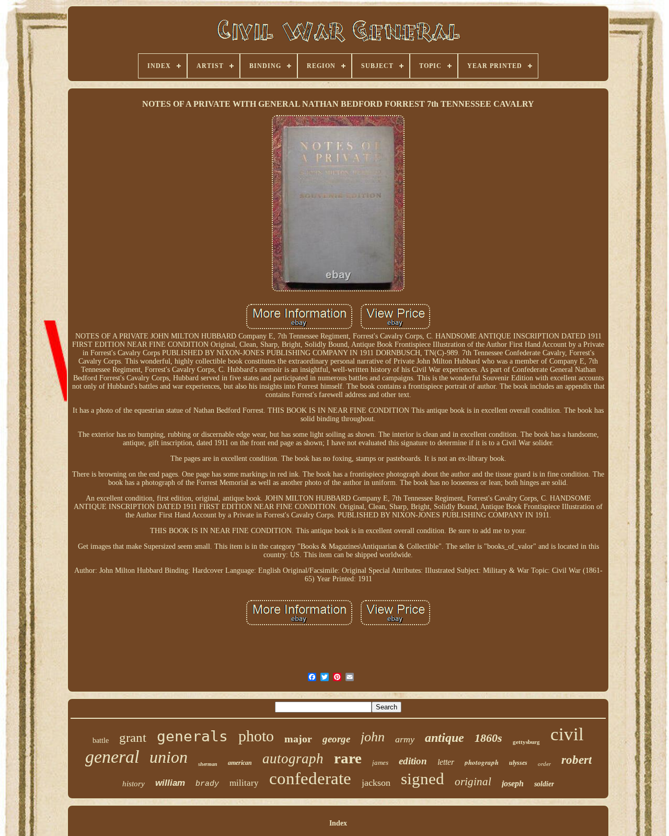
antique (444, 737)
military (244, 783)
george (336, 738)
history (133, 783)
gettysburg (526, 742)
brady (207, 783)
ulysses (518, 762)
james (380, 762)
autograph (293, 758)
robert (576, 759)
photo (256, 735)
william (170, 783)
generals (192, 736)
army (404, 739)
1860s (488, 737)
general (112, 756)
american (240, 762)
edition (413, 760)
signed (422, 779)
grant (132, 737)
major (298, 738)
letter (445, 762)
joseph (513, 783)
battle (101, 740)
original (473, 781)
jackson (376, 782)
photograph (482, 762)
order (544, 764)
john (373, 736)
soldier (544, 784)
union (168, 757)
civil (567, 734)
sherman (207, 764)
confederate (310, 778)
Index (338, 823)
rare (348, 758)
